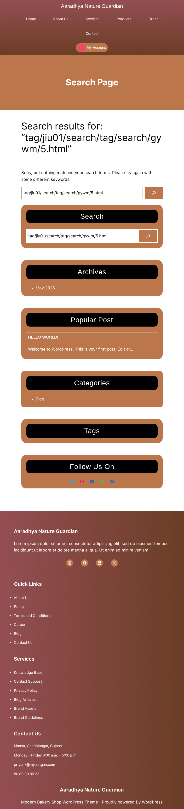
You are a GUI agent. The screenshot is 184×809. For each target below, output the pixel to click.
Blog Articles (25, 699)
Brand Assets (25, 708)
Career (20, 624)
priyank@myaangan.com (34, 764)
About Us (21, 597)
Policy (19, 606)
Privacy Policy (26, 690)
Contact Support (28, 681)
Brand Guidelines (28, 717)
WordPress (152, 802)
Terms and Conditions (32, 615)
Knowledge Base (28, 672)
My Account (96, 47)
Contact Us (23, 642)
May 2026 (45, 288)
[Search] (154, 193)
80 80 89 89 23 (27, 774)
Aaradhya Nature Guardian (92, 6)
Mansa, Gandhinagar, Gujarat (38, 746)
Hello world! (43, 337)
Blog (40, 399)
